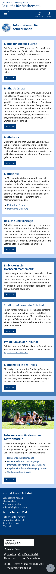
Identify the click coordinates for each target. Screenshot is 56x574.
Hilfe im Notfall (30, 554)
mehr (8, 78)
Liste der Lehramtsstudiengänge (23, 461)
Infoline (11, 554)
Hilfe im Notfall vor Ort (14, 516)
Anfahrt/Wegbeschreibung (16, 507)
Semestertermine (11, 523)
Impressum (14, 558)
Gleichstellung (10, 501)
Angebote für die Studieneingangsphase (26, 468)
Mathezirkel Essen (16, 205)
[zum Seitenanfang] (50, 568)
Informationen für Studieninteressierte (26, 464)
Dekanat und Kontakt (13, 497)
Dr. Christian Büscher (17, 352)
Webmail (7, 526)
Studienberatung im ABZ (19, 472)
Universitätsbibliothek (13, 520)
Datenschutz (33, 558)
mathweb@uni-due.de (19, 567)
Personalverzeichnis (12, 504)
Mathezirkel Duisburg (17, 208)
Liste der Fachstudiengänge (20, 457)
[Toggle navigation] (5, 14)
